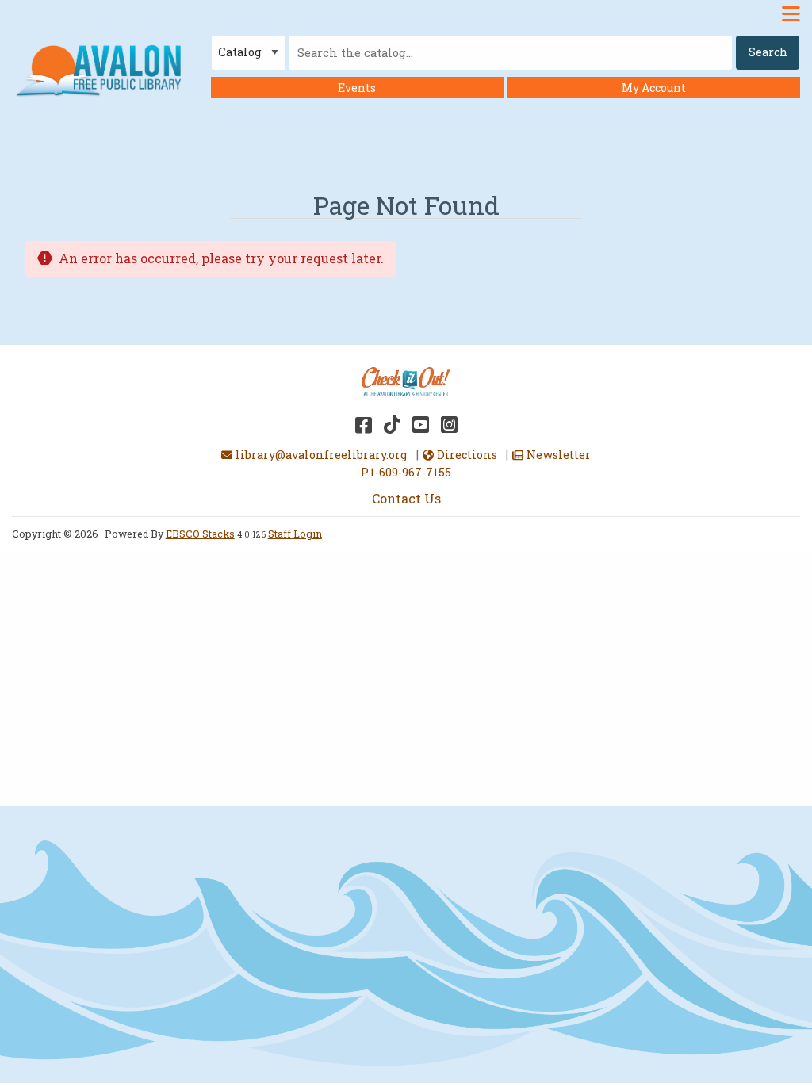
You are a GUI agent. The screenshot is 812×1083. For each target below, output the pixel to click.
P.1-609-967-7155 (406, 472)
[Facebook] (363, 424)
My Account (654, 87)
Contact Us (406, 498)
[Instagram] (449, 424)
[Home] (102, 69)
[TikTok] (392, 424)
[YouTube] (420, 424)
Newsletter (558, 454)
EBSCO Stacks (200, 533)
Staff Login (295, 533)
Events (357, 87)
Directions (466, 454)
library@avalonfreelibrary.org (321, 454)
